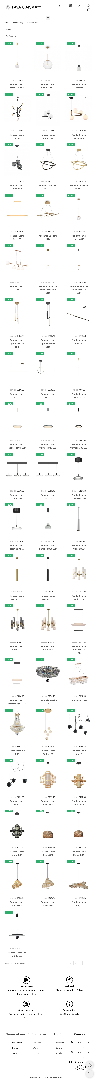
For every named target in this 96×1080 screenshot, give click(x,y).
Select (8, 30)
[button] (48, 18)
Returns (15, 1053)
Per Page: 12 (11, 36)
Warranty (37, 1048)
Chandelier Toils (79, 700)
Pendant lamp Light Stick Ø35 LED (17, 343)
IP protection (58, 1042)
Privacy (15, 1048)
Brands (59, 1053)
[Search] (59, 6)
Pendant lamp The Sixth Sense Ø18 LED (48, 289)
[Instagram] (83, 1067)
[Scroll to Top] (90, 1074)
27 (85, 963)
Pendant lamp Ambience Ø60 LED (78, 649)
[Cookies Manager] (90, 1065)
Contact (37, 1053)
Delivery (37, 1042)
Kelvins (59, 1048)
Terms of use (15, 1042)
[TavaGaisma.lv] (21, 7)
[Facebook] (77, 1067)
